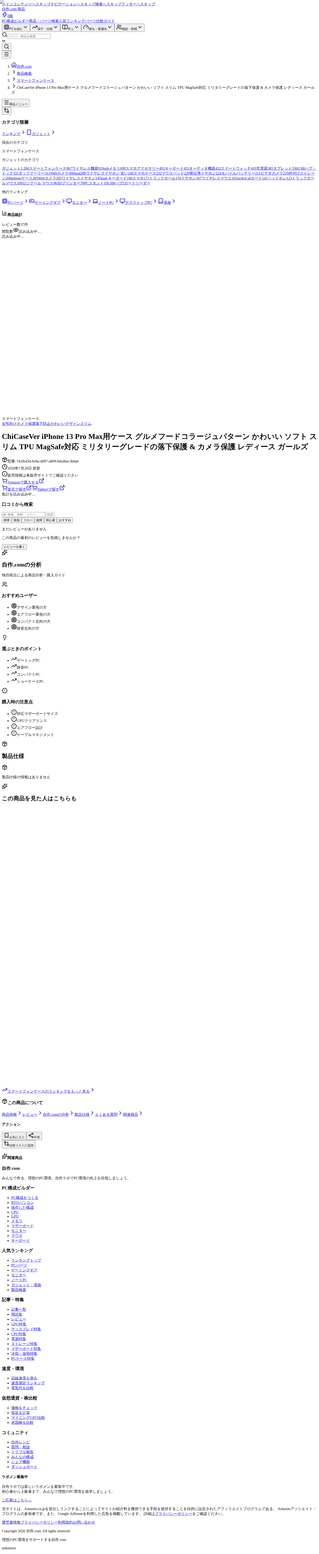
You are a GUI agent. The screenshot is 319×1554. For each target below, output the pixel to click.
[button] (159, 236)
